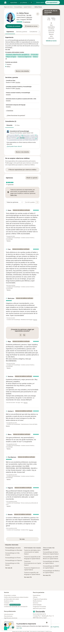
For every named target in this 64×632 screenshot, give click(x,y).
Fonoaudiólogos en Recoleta (13, 550)
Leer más (19, 628)
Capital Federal (26, 133)
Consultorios (33, 31)
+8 (6, 59)
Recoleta (19, 133)
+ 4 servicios (9, 110)
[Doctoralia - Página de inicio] (6, 2)
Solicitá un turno (51, 41)
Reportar (9, 240)
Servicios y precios (21, 31)
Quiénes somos (8, 601)
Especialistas (36, 595)
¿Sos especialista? (51, 2)
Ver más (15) (28, 577)
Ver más (27, 539)
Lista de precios (8, 614)
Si (20, 335)
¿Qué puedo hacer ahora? (14, 146)
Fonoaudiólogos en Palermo (13, 560)
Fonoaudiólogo (18, 7)
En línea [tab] (17, 125)
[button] (13, 26)
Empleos (12, 605)
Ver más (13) (46, 575)
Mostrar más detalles (23, 71)
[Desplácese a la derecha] (39, 31)
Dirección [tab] (9, 125)
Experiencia (10, 31)
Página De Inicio (8, 7)
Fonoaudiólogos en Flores (13, 557)
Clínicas (35, 597)
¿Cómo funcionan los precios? (16, 115)
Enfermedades (37, 605)
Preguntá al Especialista (40, 599)
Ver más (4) (8, 568)
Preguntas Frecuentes (39, 606)
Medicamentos (37, 601)
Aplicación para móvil (39, 608)
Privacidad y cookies (10, 595)
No (24, 335)
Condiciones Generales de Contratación (15, 606)
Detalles (17, 82)
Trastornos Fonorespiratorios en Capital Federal (32, 563)
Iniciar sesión (40, 2)
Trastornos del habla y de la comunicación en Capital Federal (32, 552)
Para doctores (8, 616)
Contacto (6, 603)
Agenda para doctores (10, 618)
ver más (7, 49)
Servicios (35, 603)
